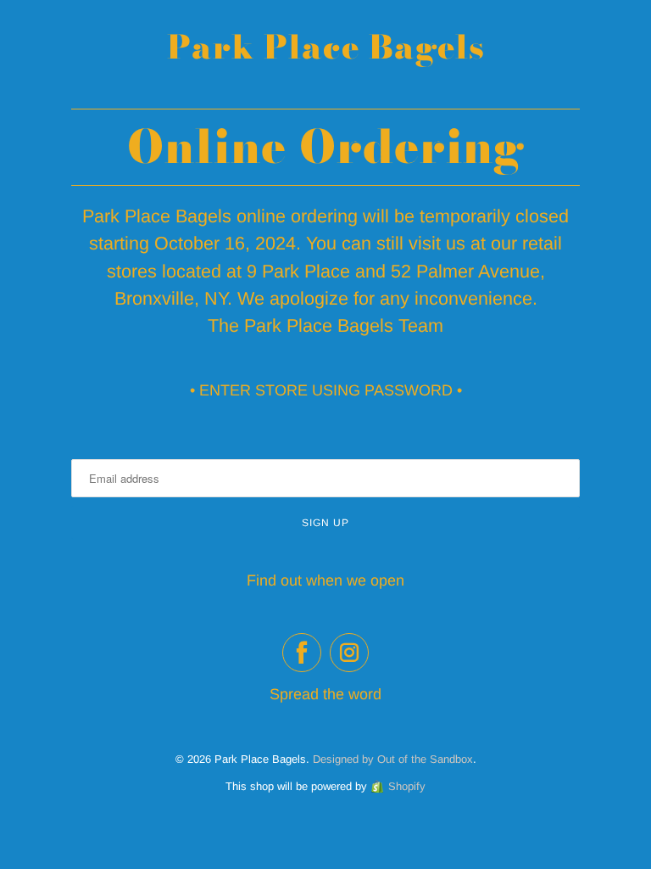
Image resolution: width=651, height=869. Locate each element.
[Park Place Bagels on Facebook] (301, 652)
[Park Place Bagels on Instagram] (349, 652)
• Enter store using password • (326, 390)
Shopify (407, 786)
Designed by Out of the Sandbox (393, 759)
